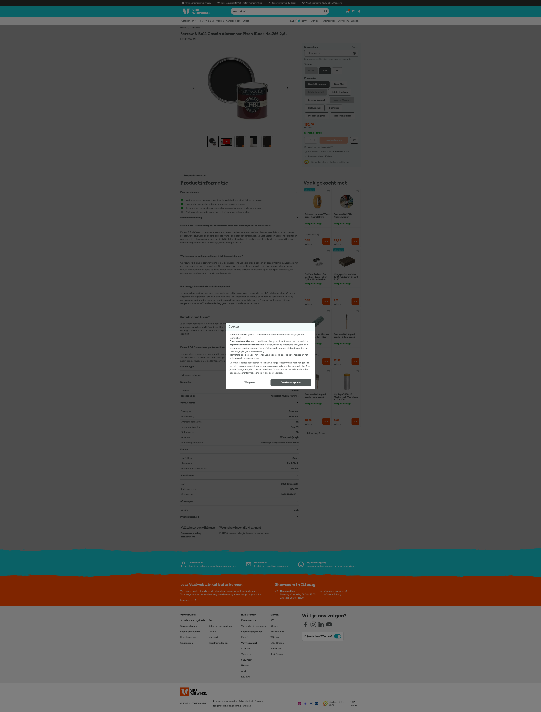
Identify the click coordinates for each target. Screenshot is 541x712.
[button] (290, 382)
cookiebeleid (275, 373)
